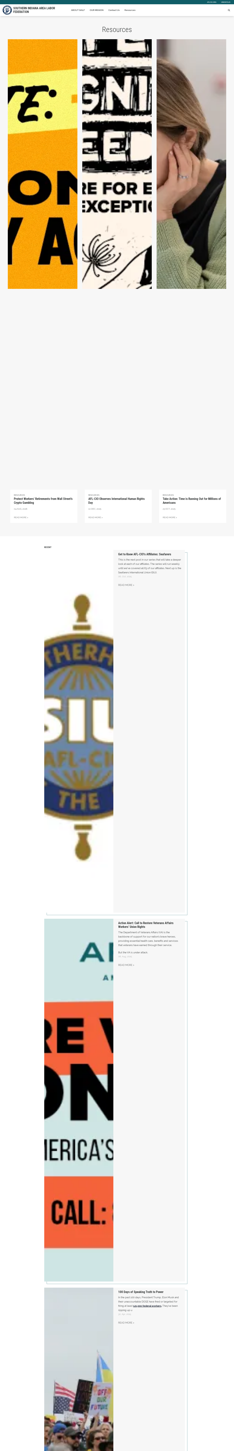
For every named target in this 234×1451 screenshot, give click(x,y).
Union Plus (225, 2)
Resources (130, 10)
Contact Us (114, 10)
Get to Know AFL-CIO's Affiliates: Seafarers (144, 554)
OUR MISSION (96, 10)
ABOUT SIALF (78, 10)
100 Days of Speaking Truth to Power (140, 1292)
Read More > (126, 585)
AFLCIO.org (211, 2)
